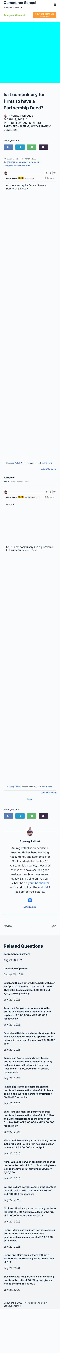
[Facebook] (8, 147)
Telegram (9, 15)
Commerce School (20, 2)
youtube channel (38, 883)
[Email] (43, 147)
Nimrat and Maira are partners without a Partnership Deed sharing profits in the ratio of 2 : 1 (29, 1258)
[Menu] (55, 4)
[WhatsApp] (31, 147)
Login (29, 799)
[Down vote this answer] (54, 492)
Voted (12, 482)
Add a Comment (48, 469)
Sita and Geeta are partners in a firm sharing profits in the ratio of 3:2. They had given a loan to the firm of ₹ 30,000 (29, 1280)
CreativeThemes (12, 1305)
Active (6, 482)
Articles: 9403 (30, 907)
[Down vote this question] (54, 173)
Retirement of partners (17, 953)
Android (43, 887)
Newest (19, 482)
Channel (20, 15)
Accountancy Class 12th (19, 165)
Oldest (26, 482)
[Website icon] (30, 900)
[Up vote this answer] (46, 492)
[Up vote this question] (46, 173)
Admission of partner (16, 968)
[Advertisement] (30, 52)
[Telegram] (20, 147)
